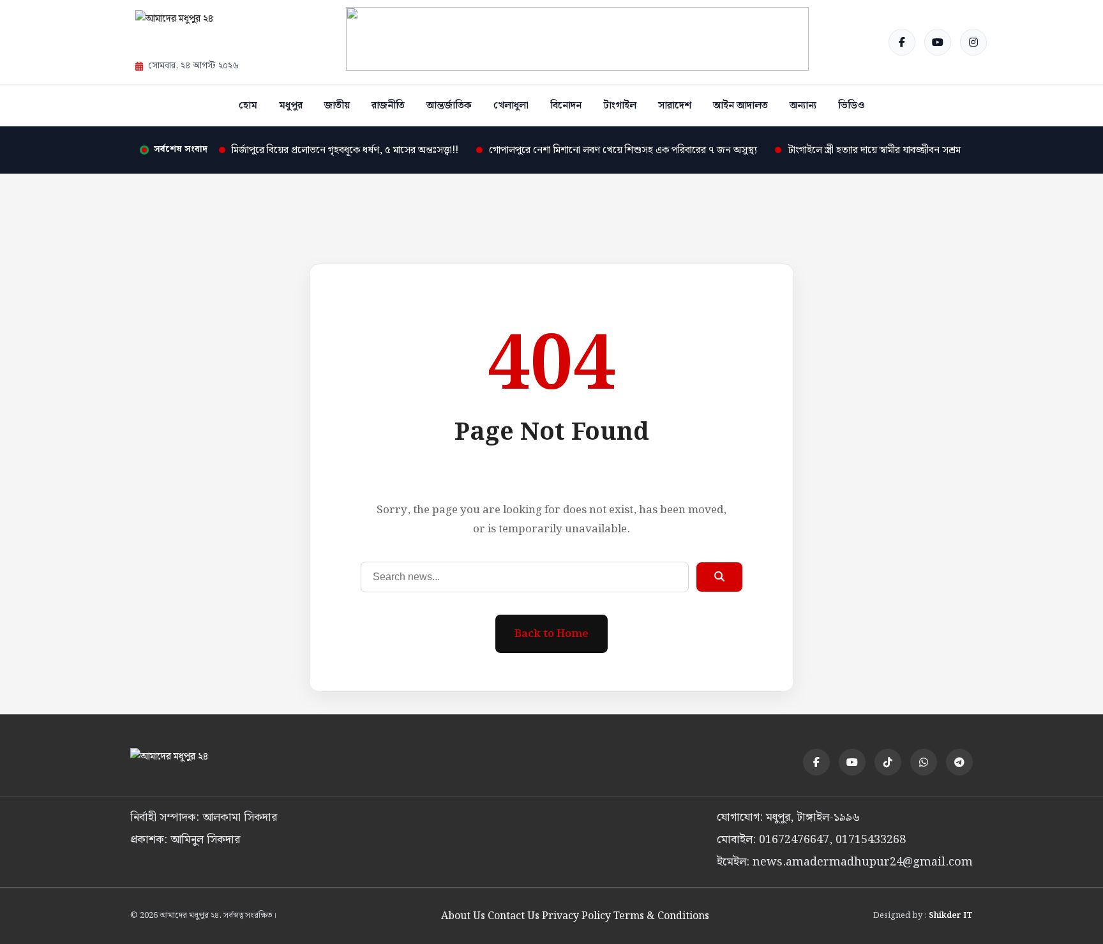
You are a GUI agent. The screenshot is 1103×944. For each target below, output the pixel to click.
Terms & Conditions (661, 916)
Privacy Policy (576, 916)
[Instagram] (973, 42)
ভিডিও (851, 106)
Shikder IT (951, 915)
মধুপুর (291, 106)
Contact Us (513, 916)
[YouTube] (937, 42)
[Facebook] (902, 42)
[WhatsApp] (923, 762)
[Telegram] (959, 762)
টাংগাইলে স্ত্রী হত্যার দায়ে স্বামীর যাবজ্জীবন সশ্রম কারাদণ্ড (890, 150)
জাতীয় (337, 106)
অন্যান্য (803, 106)
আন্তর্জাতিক (449, 106)
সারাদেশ (674, 106)
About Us (463, 916)
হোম (248, 106)
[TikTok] (887, 762)
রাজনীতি (388, 106)
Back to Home (551, 634)
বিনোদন (566, 106)
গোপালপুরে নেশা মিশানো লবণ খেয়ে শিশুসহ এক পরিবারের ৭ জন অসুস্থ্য (623, 150)
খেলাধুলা (511, 106)
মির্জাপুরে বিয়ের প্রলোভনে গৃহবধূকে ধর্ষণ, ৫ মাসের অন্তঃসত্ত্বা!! (345, 150)
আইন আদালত (740, 106)
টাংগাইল (619, 106)
